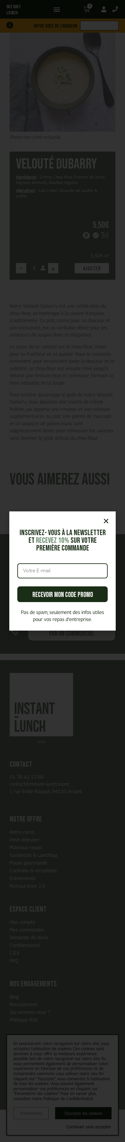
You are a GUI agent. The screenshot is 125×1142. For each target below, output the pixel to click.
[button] (106, 521)
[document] (62, 571)
